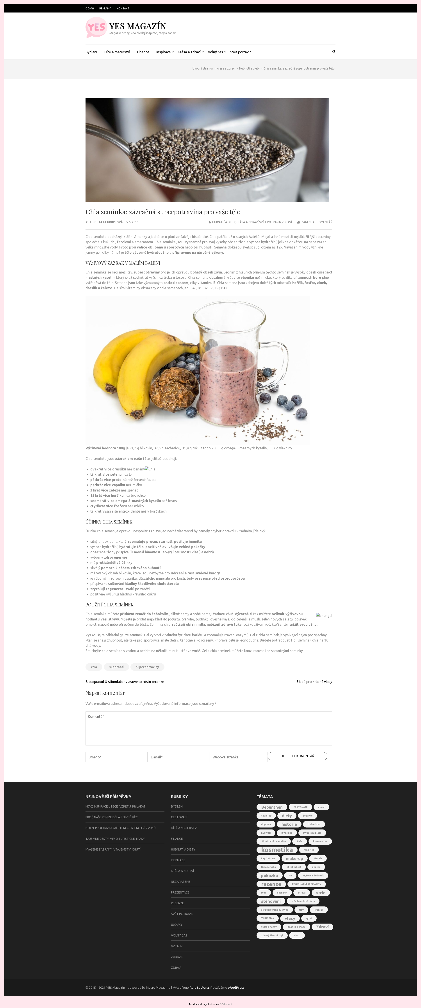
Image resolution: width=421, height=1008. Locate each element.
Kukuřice (309, 850)
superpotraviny (147, 667)
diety (287, 815)
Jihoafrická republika (273, 841)
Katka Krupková (110, 221)
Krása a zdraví (189, 52)
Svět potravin (241, 52)
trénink (318, 909)
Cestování (179, 817)
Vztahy (177, 946)
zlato (297, 935)
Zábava (176, 957)
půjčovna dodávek (313, 875)
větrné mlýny (269, 927)
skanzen (282, 892)
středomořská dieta (303, 901)
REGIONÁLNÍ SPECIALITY (306, 884)
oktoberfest (294, 867)
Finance (143, 52)
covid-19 (266, 815)
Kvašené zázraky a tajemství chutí (113, 849)
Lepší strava (268, 858)
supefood (116, 667)
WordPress (236, 987)
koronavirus (320, 841)
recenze (271, 884)
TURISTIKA (267, 918)
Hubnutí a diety (223, 221)
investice (286, 832)
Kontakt (123, 8)
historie (289, 824)
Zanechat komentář (316, 221)
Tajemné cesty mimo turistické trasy (115, 838)
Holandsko (314, 824)
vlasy (290, 918)
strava (301, 892)
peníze (316, 867)
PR (290, 875)
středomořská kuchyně (274, 909)
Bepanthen (272, 807)
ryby (263, 892)
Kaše (299, 841)
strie (320, 892)
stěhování (271, 901)
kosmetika (277, 850)
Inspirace (163, 52)
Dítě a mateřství (117, 52)
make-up (294, 858)
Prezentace (180, 892)
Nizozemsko (268, 867)
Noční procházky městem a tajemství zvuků (121, 828)
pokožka (269, 875)
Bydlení (91, 52)
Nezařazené (180, 881)
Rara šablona (199, 987)
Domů (90, 8)
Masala (318, 858)
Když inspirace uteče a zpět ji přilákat (116, 806)
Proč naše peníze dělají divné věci (112, 817)
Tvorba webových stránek (204, 1004)
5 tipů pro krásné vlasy (314, 682)
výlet (309, 918)
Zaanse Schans (296, 927)
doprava (266, 824)
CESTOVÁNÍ (300, 807)
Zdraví (287, 221)
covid (321, 807)
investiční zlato (312, 832)
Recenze (177, 903)
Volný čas (215, 52)
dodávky (307, 815)
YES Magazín (137, 25)
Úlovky (176, 924)
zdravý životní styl (272, 935)
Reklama (105, 8)
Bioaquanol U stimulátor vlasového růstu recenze (125, 682)
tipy (301, 909)
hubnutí (266, 832)
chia (94, 667)
